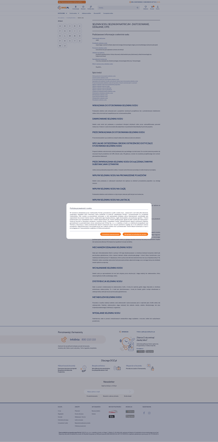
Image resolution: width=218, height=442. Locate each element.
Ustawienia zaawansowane (110, 234)
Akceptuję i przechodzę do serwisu (135, 234)
